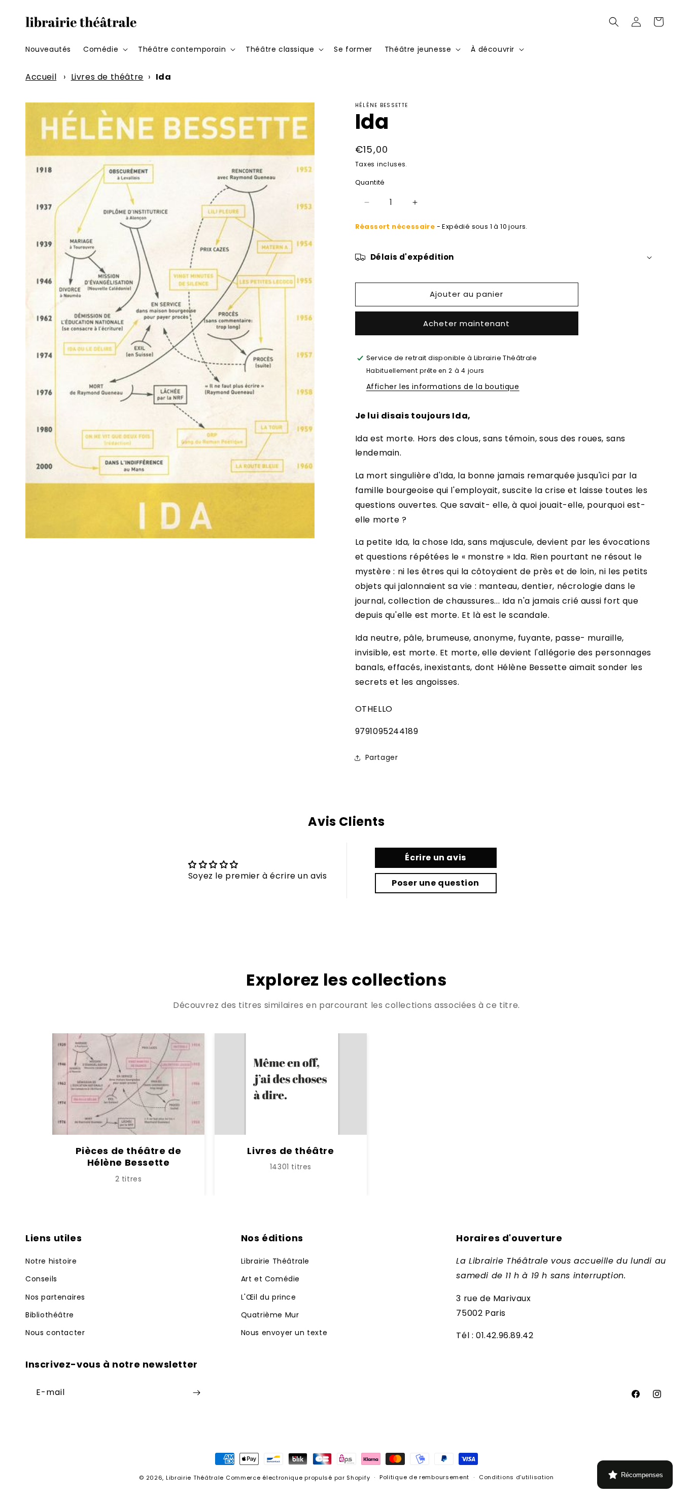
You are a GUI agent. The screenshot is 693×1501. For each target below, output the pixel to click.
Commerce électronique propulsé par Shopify (298, 1478)
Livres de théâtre (107, 77)
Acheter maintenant (466, 323)
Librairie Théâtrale (275, 1261)
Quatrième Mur (270, 1315)
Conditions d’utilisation (516, 1477)
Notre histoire (51, 1261)
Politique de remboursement (424, 1477)
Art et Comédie (270, 1279)
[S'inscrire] (196, 1393)
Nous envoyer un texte (284, 1333)
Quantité (370, 182)
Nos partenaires (55, 1297)
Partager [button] (381, 757)
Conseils (41, 1279)
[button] (104, 49)
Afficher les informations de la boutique (442, 386)
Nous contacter (55, 1333)
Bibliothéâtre (49, 1315)
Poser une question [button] (435, 883)
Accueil (40, 77)
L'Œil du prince (268, 1297)
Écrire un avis (435, 857)
